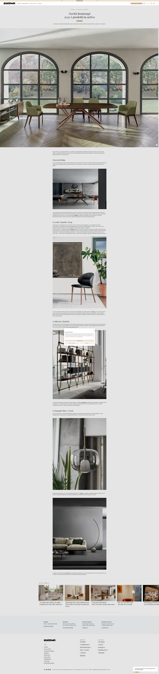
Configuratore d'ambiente (136, 3)
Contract (40, 3)
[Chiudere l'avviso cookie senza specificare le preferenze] (93, 330)
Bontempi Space (79, 0)
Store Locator (33, 3)
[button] (62, 0)
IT (145, 3)
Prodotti (19, 3)
